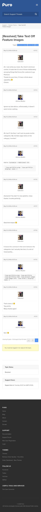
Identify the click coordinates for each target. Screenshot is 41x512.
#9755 (35, 146)
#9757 (35, 206)
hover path (31, 45)
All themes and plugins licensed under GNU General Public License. (20, 506)
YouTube (4, 476)
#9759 (35, 259)
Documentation (6, 434)
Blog (3, 414)
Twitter (4, 473)
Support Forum (6, 437)
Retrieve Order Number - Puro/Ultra (12, 457)
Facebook (5, 470)
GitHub (4, 480)
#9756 (35, 179)
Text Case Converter (8, 489)
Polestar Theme (12, 25)
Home (4, 411)
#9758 (35, 230)
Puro (23, 504)
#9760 (35, 287)
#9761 (35, 316)
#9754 (35, 117)
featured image (22, 45)
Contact (4, 421)
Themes (4, 453)
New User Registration (9, 441)
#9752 (35, 50)
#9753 (35, 90)
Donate (4, 424)
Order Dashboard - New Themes (12, 460)
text (37, 45)
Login (4, 444)
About (4, 418)
